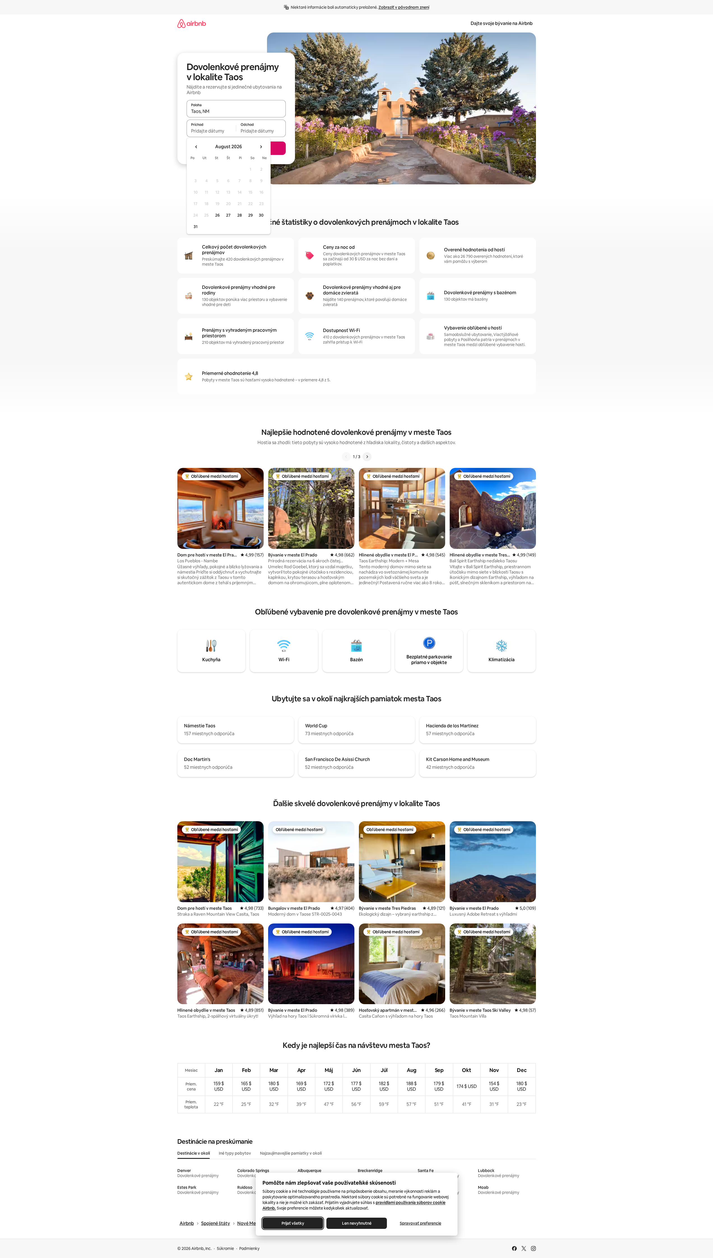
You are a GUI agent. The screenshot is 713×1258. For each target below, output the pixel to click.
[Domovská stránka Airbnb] (191, 23)
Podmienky (249, 1248)
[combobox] (236, 111)
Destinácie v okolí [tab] (193, 1153)
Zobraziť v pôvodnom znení (403, 7)
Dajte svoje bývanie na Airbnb (502, 23)
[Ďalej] (367, 456)
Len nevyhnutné (356, 1223)
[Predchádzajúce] (346, 456)
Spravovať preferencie (420, 1223)
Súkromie (225, 1248)
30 (261, 215)
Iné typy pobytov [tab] (235, 1153)
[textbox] (211, 130)
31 (196, 226)
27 (228, 215)
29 (250, 215)
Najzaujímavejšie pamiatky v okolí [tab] (291, 1153)
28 (239, 215)
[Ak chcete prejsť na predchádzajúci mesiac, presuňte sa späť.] (196, 146)
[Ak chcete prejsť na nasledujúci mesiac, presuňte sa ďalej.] (261, 146)
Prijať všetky (292, 1223)
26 (217, 215)
